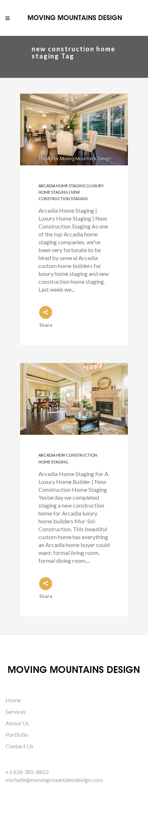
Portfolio (16, 734)
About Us (17, 723)
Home (13, 700)
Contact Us (19, 746)
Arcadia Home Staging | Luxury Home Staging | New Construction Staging (71, 192)
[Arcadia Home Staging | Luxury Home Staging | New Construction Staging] (74, 129)
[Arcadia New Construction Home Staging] (74, 399)
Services (15, 711)
